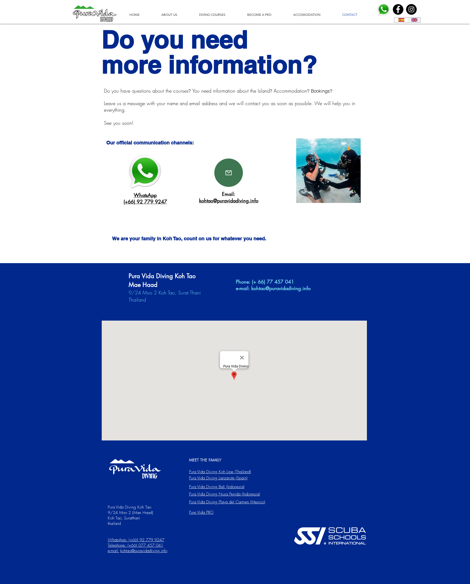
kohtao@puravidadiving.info (281, 288)
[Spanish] (400, 19)
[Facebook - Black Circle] (398, 9)
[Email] (228, 173)
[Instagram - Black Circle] (411, 9)
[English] (413, 19)
